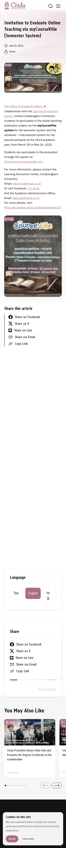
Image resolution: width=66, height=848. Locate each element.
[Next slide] (57, 785)
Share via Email (25, 337)
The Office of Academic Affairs (23, 106)
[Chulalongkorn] (14, 5)
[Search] (50, 6)
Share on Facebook (27, 317)
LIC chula (33, 188)
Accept (12, 838)
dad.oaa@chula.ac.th (26, 198)
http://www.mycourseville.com (23, 161)
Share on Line (23, 330)
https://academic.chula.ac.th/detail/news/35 (32, 207)
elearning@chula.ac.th (27, 183)
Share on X (22, 324)
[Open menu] (58, 6)
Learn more (28, 838)
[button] (5, 785)
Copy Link (21, 344)
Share (12, 51)
